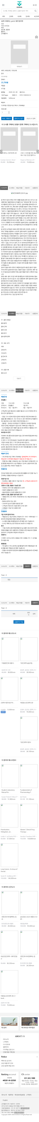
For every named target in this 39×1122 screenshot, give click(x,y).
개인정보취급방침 (19, 1095)
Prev (1, 152)
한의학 (28, 16)
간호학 (11, 16)
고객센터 (28, 1095)
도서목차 (11, 188)
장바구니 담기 (18, 118)
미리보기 (19, 66)
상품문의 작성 (18, 622)
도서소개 (4, 188)
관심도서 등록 (31, 118)
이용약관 (10, 1095)
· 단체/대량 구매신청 (8, 1052)
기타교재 (14, 70)
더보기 (19, 378)
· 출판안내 (5, 1047)
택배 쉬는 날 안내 (6, 1061)
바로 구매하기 (6, 118)
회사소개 (4, 1095)
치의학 (19, 16)
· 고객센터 (5, 1042)
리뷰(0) (27, 188)
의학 (3, 16)
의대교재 (7, 70)
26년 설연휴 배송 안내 (7, 1066)
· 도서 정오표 (6, 1044)
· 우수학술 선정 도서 (8, 1049)
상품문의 (35, 188)
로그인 (35, 5)
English (5, 1100)
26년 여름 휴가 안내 (7, 1063)
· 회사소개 (5, 1039)
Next (38, 152)
